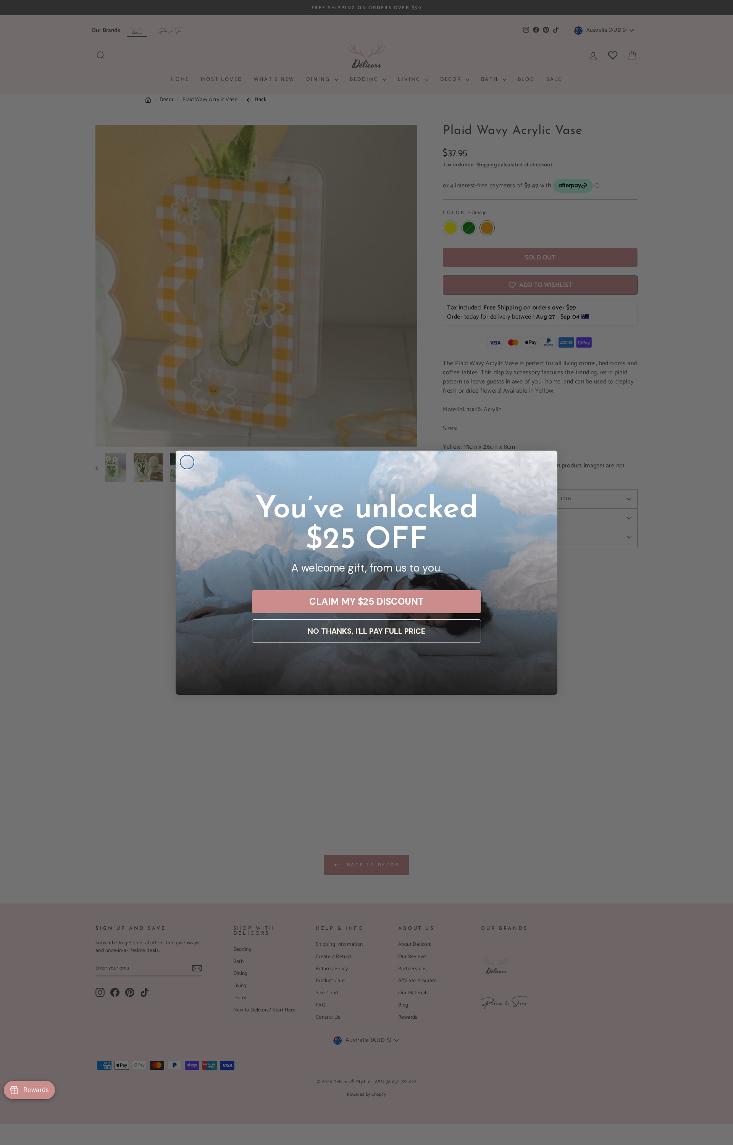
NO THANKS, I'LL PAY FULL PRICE (366, 631)
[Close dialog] (187, 462)
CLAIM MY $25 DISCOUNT (366, 601)
